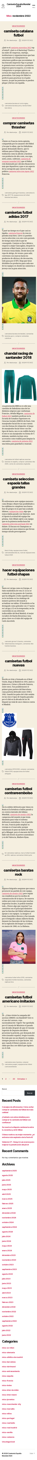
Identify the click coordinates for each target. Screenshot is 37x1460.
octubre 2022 (8, 1316)
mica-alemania (8, 1352)
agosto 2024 (7, 1232)
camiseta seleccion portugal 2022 (16, 524)
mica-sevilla (7, 1432)
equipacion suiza (16, 511)
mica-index (7, 1385)
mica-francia (7, 1381)
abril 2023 (6, 1293)
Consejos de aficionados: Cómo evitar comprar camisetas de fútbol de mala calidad (18, 1109)
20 (14, 1079)
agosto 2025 (7, 1175)
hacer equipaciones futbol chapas (18, 572)
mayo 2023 (7, 1288)
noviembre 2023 (9, 1260)
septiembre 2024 (9, 1227)
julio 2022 (6, 1330)
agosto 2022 (7, 1326)
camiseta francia (15, 233)
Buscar (4, 1089)
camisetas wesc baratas (13, 1062)
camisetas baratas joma (13, 106)
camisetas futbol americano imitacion (18, 999)
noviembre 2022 (9, 1312)
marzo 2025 (7, 1199)
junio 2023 (6, 1283)
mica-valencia (8, 1437)
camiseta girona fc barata (14, 641)
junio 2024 (6, 1241)
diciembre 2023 (9, 1255)
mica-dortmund (9, 1367)
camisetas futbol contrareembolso (18, 791)
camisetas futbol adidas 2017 (18, 214)
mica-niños (7, 1414)
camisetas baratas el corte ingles (16, 103)
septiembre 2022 (9, 1321)
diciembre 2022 (8, 1307)
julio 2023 (6, 1279)
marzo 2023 (7, 1297)
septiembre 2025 (9, 1171)
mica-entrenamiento (11, 1371)
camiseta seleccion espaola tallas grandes (18, 483)
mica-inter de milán (10, 1390)
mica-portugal (8, 1418)
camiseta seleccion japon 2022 (21, 171)
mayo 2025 (7, 1189)
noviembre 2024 (9, 1218)
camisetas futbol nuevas (18, 663)
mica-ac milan (8, 1348)
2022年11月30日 (27, 40)
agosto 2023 (7, 1274)
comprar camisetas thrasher (18, 125)
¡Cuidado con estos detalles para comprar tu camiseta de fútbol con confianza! (16, 1120)
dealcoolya (13, 40)
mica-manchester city (11, 1404)
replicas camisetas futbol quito (21, 855)
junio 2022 (6, 1335)
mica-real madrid (9, 1428)
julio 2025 (6, 1180)
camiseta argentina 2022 (21, 48)
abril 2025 (6, 1194)
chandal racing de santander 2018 (18, 355)
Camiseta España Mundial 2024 (18, 5)
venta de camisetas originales (19, 464)
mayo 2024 (7, 1246)
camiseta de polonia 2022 (22, 441)
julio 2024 (6, 1236)
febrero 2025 (7, 1204)
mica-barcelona (9, 1362)
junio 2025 (6, 1185)
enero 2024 (7, 1250)
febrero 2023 (7, 1302)
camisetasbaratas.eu (12, 553)
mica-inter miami (9, 1395)
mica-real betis (8, 1423)
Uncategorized (18, 26)
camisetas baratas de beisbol (15, 334)
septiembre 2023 (9, 1269)
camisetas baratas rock (18, 872)
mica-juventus (8, 1399)
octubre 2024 (8, 1222)
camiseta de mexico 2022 (20, 814)
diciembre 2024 (9, 1213)
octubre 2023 (8, 1265)
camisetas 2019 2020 (12, 769)
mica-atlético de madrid (12, 1357)
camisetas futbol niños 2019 (14, 977)
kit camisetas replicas (12, 853)
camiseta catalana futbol (18, 33)
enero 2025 (7, 1208)
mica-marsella (8, 1409)
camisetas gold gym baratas (15, 193)
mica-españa (7, 1376)
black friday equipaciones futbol (16, 550)
